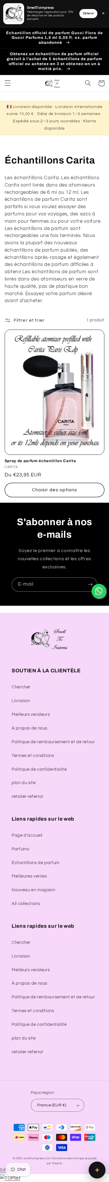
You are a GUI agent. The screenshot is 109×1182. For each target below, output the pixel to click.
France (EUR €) (51, 1105)
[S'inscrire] (90, 584)
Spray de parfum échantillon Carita (40, 461)
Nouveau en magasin (33, 890)
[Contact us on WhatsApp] (99, 591)
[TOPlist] (10, 1178)
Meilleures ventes (29, 876)
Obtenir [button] (88, 13)
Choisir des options (54, 490)
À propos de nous (29, 728)
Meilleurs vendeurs (31, 714)
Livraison (21, 701)
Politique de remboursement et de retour (53, 742)
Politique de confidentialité (39, 769)
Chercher (21, 687)
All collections (26, 903)
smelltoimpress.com (37, 1158)
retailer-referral (27, 796)
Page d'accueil (27, 835)
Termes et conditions (33, 755)
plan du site (24, 783)
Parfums (20, 849)
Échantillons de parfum (36, 863)
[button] (7, 83)
